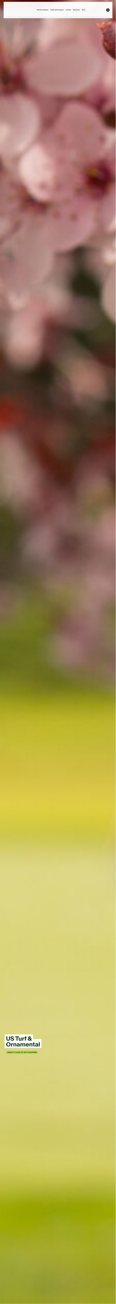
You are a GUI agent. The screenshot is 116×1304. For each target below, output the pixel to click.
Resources (76, 10)
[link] (10, 9)
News (83, 10)
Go (108, 10)
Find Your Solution (42, 10)
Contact (68, 10)
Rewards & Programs (57, 10)
